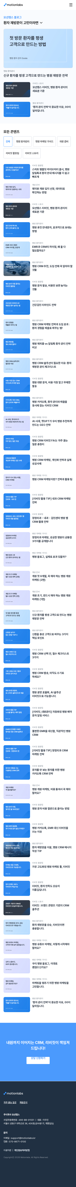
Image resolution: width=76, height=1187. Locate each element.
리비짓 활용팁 (12, 153)
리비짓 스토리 (31, 153)
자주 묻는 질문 (10, 1102)
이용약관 (7, 1150)
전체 (8, 141)
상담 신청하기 (38, 1058)
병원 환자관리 (22, 141)
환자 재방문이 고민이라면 (21, 23)
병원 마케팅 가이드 (44, 141)
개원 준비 (63, 141)
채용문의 (23, 1102)
